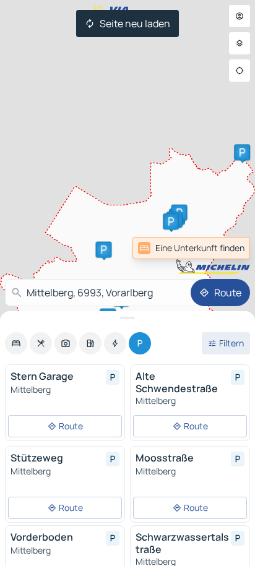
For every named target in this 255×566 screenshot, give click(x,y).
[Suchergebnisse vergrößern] (127, 318)
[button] (103, 250)
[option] (16, 343)
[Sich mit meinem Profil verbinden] (239, 16)
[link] (223, 248)
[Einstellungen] (239, 43)
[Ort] (239, 70)
